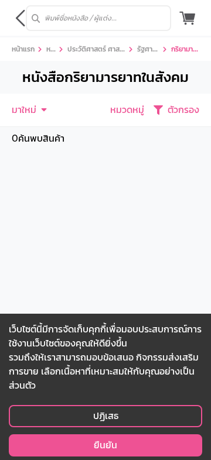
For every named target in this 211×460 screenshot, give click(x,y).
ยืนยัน (105, 445)
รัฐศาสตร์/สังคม (146, 50)
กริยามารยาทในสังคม (183, 50)
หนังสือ (50, 50)
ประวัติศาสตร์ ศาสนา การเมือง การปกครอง (95, 50)
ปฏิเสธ (105, 415)
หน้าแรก (23, 48)
